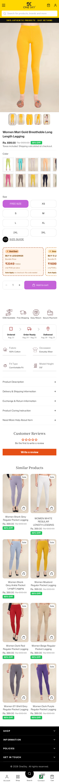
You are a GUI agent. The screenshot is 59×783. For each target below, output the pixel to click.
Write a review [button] (29, 452)
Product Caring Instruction (17, 410)
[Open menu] (3, 5)
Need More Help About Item (18, 420)
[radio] (8, 164)
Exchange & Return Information (19, 400)
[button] (29, 239)
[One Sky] (29, 5)
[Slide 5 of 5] (46, 119)
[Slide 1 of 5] (12, 119)
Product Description (13, 381)
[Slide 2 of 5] (21, 119)
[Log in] (55, 5)
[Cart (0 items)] (48, 5)
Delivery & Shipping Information (19, 391)
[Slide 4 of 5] (38, 119)
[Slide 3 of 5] (29, 119)
